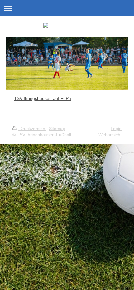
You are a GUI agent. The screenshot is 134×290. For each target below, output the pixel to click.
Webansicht (110, 134)
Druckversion (32, 128)
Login (116, 128)
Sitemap (57, 128)
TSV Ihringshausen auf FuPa (42, 98)
